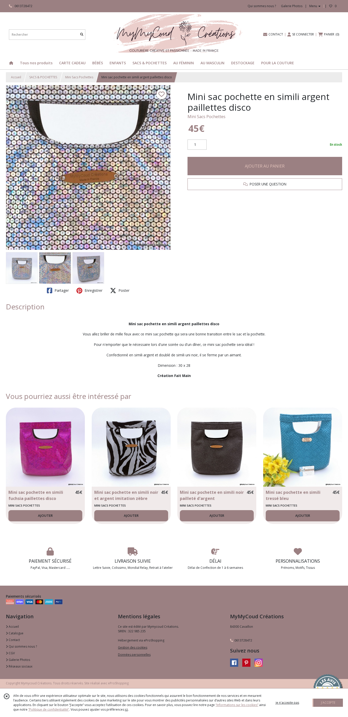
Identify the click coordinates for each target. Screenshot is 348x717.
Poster (123, 290)
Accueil (16, 77)
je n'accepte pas (287, 702)
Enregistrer (93, 290)
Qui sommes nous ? (22, 646)
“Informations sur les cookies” (237, 705)
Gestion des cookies (132, 647)
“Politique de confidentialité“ (48, 709)
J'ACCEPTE (328, 702)
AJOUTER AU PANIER (265, 166)
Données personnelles (134, 654)
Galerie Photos (19, 660)
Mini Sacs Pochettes (79, 77)
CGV (11, 653)
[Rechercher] (81, 35)
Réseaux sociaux (20, 666)
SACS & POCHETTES (43, 77)
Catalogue (15, 633)
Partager (61, 290)
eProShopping (118, 683)
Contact (14, 640)
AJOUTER (45, 515)
